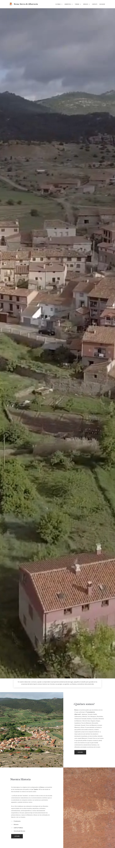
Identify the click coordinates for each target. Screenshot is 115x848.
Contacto (94, 4)
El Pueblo (58, 4)
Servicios (85, 4)
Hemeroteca (68, 4)
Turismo (77, 4)
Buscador (102, 4)
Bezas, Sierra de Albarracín (26, 4)
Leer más (80, 752)
